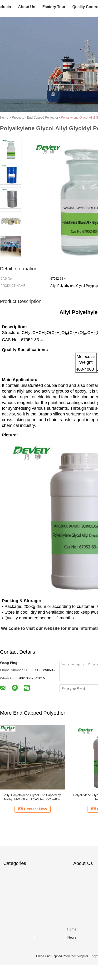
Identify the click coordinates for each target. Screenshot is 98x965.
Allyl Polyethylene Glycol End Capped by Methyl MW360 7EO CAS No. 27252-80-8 (32, 797)
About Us (26, 7)
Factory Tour (53, 7)
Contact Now (35, 809)
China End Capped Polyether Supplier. (63, 956)
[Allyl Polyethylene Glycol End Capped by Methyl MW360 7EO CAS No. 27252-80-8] (32, 756)
